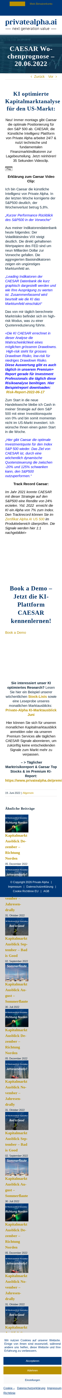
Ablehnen (32, 1370)
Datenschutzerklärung (31, 1388)
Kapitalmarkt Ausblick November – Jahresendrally (16, 898)
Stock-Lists (37, 696)
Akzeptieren (32, 1360)
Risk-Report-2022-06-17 (25, 392)
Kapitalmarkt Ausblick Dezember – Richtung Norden (16, 846)
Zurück (39, 76)
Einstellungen (32, 1380)
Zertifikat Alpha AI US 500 (24, 519)
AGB (46, 891)
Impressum (54, 1388)
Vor (50, 76)
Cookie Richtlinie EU (26, 891)
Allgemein (28, 792)
